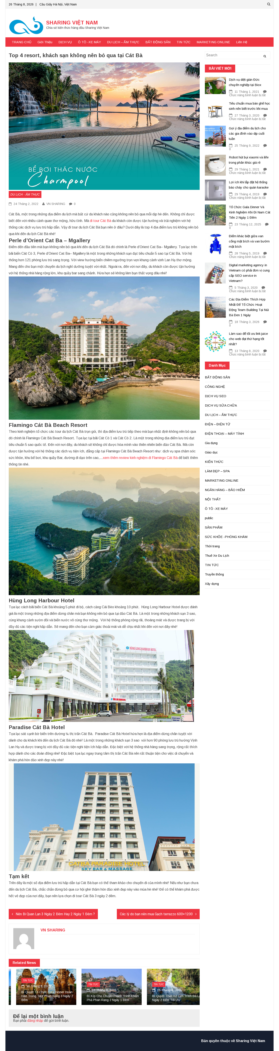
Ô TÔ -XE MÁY (89, 42)
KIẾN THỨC (214, 462)
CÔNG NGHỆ (215, 386)
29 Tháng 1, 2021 (247, 169)
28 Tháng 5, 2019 (247, 253)
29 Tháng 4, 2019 (247, 194)
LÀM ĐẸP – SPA (217, 471)
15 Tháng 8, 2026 (161, 990)
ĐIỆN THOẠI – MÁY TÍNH (224, 433)
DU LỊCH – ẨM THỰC (123, 42)
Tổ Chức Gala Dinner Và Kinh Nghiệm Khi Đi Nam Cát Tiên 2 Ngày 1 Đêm (249, 212)
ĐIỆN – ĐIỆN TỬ (217, 424)
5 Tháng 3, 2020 (246, 287)
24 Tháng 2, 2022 (25, 204)
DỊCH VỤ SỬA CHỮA (221, 405)
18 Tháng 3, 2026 (247, 322)
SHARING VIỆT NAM (72, 23)
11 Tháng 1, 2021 (247, 91)
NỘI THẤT (213, 499)
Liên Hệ (241, 42)
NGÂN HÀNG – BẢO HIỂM (225, 490)
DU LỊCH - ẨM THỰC (25, 194)
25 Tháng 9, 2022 (247, 145)
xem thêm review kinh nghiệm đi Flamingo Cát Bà (140, 458)
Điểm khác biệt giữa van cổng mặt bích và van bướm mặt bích (249, 241)
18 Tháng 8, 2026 (31, 986)
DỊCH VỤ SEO (215, 396)
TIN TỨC (184, 42)
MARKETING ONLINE (213, 42)
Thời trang (212, 546)
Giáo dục (211, 452)
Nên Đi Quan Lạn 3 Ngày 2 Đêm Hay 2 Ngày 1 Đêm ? (55, 914)
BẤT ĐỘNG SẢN (157, 42)
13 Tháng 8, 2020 (247, 351)
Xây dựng (212, 584)
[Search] (265, 56)
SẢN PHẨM (213, 527)
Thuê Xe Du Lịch (217, 555)
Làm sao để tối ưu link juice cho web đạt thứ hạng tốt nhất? (248, 339)
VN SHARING (55, 204)
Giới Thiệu (44, 42)
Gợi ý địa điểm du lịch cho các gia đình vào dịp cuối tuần (247, 133)
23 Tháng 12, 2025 (248, 224)
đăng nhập (35, 1020)
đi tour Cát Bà (100, 221)
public (209, 518)
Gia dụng (211, 443)
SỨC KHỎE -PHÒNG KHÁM (226, 537)
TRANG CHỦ (21, 42)
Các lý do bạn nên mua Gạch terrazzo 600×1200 (156, 914)
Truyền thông (214, 574)
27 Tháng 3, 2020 (247, 115)
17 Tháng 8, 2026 (96, 990)
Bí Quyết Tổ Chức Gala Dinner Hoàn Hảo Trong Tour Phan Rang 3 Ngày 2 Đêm (40, 996)
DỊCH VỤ (65, 42)
